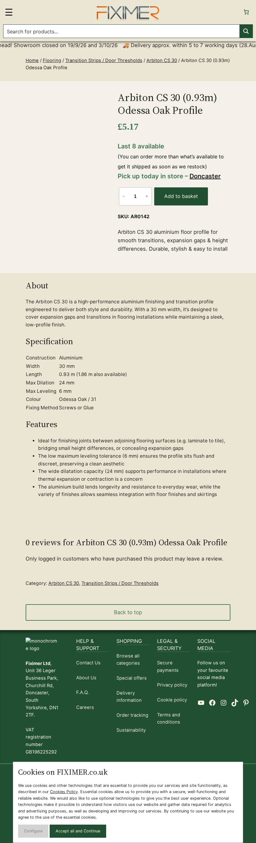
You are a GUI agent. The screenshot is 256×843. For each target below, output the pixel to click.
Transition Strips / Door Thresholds (103, 60)
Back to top (128, 612)
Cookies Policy (64, 791)
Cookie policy (172, 700)
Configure (33, 831)
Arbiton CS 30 (161, 60)
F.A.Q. (82, 692)
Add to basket (181, 196)
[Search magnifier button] (246, 31)
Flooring (52, 60)
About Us (86, 678)
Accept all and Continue (78, 831)
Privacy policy (172, 685)
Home (32, 60)
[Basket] (246, 12)
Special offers (131, 678)
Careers (85, 707)
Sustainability (131, 730)
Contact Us (88, 663)
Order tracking (132, 715)
